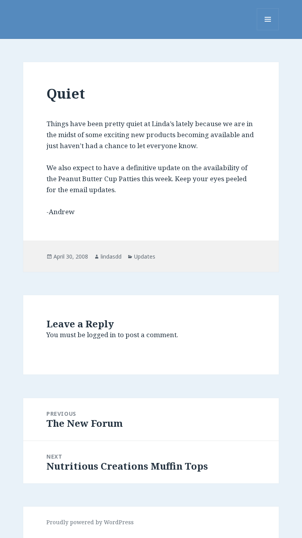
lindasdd (111, 256)
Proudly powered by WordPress (90, 522)
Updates (144, 256)
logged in (101, 334)
